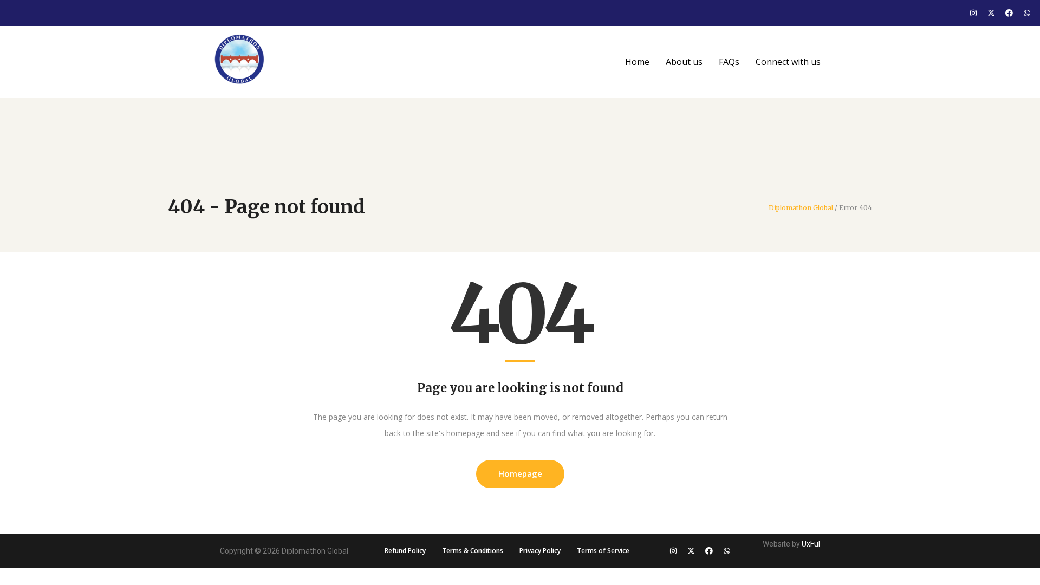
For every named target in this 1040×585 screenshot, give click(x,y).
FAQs (729, 62)
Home (637, 62)
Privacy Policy (540, 550)
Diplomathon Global (801, 208)
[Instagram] (973, 13)
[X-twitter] (991, 13)
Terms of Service (603, 550)
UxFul (811, 544)
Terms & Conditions (472, 550)
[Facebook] (1009, 13)
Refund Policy (405, 550)
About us (684, 62)
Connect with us (788, 62)
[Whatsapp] (1027, 13)
